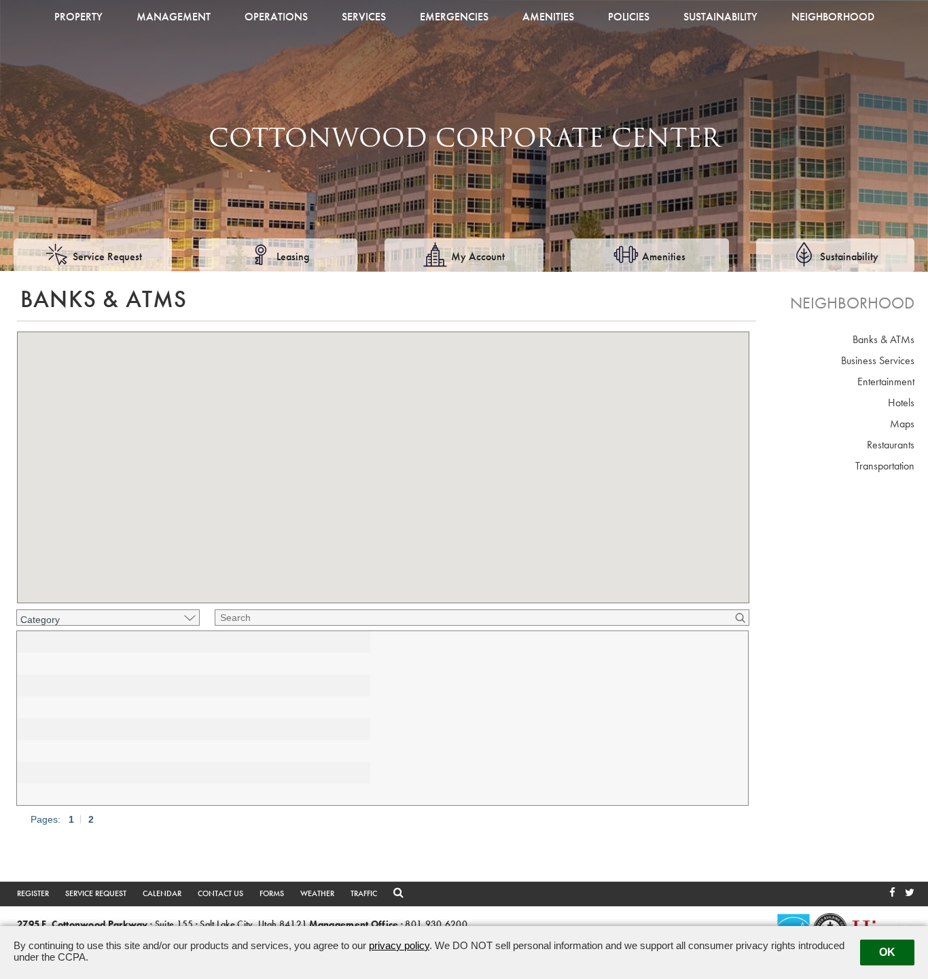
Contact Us (220, 893)
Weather (317, 893)
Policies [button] (628, 17)
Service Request (95, 893)
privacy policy (399, 945)
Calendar (162, 893)
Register (33, 893)
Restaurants (890, 445)
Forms (272, 893)
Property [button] (78, 17)
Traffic (364, 893)
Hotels (901, 402)
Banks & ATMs (883, 339)
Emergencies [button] (454, 17)
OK (887, 952)
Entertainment (885, 381)
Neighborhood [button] (832, 17)
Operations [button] (276, 17)
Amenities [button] (548, 17)
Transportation (884, 466)
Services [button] (364, 17)
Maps (902, 423)
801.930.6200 (436, 924)
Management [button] (174, 17)
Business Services (877, 360)
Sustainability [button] (720, 17)
